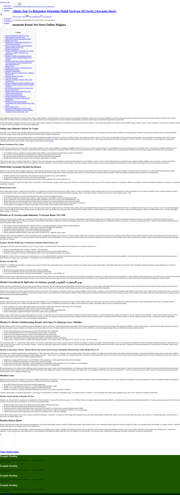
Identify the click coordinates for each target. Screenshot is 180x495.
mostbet (51, 141)
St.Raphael (7, 494)
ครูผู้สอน (6, 10)
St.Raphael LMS (5, 2)
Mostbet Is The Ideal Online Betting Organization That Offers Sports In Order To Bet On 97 (19, 103)
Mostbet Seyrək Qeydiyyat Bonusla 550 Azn (18, 68)
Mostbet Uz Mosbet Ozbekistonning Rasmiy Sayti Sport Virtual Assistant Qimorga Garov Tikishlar (18, 57)
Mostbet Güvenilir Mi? (12, 49)
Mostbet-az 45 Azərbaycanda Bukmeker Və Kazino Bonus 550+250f (18, 43)
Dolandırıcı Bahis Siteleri (12, 71)
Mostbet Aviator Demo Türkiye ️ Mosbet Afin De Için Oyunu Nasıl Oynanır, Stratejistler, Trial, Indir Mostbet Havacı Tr (19, 62)
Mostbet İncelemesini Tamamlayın (15, 96)
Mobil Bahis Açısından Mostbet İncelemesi (18, 39)
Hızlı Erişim (8, 54)
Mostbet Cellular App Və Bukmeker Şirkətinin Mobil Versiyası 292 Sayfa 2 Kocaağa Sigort (27, 6)
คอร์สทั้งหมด (8, 8)
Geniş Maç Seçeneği (11, 78)
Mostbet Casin (9, 66)
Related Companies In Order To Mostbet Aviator (19, 83)
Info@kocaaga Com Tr (12, 106)
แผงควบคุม (7, 6)
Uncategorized (47, 16)
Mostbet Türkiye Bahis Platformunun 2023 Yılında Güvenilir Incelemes (18, 92)
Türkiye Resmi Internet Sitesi (14, 95)
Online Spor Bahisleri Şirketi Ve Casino (17, 35)
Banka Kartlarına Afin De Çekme (15, 37)
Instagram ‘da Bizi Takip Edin (14, 76)
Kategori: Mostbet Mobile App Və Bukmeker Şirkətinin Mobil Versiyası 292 (18, 46)
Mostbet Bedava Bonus (12, 69)
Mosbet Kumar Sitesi (11, 40)
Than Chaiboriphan (34, 16)
